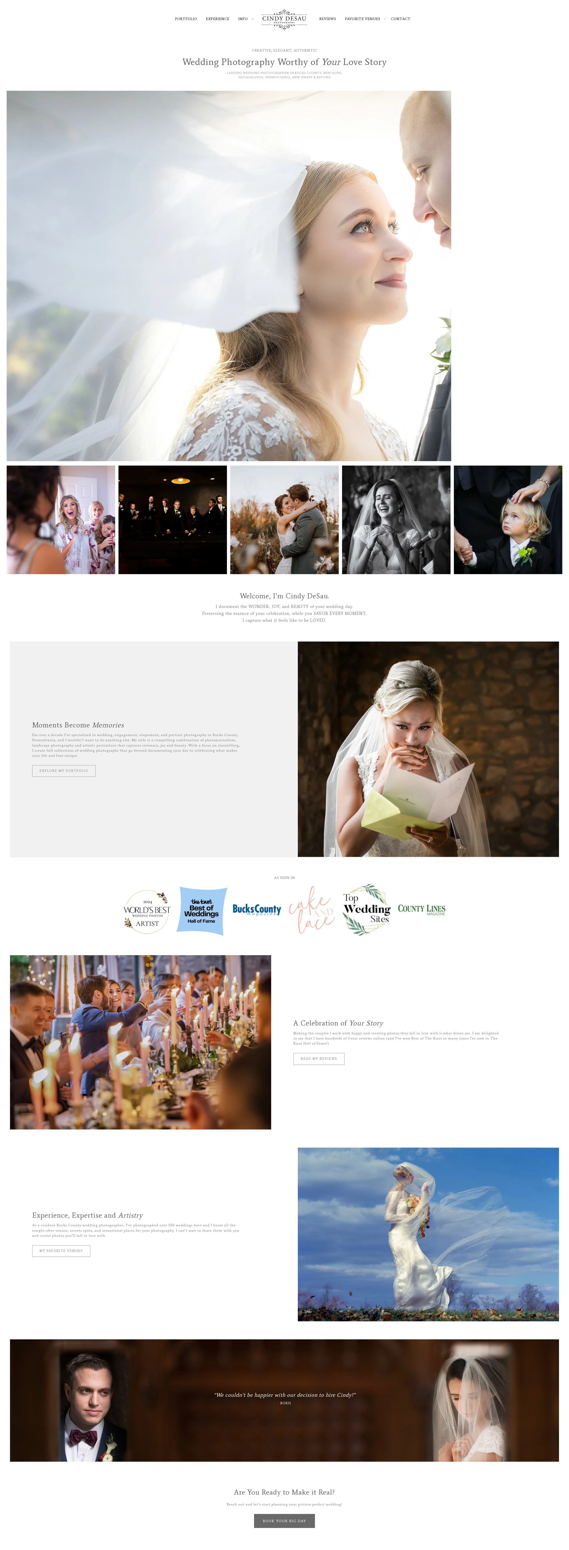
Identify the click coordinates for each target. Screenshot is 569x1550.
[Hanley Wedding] (284, 276)
